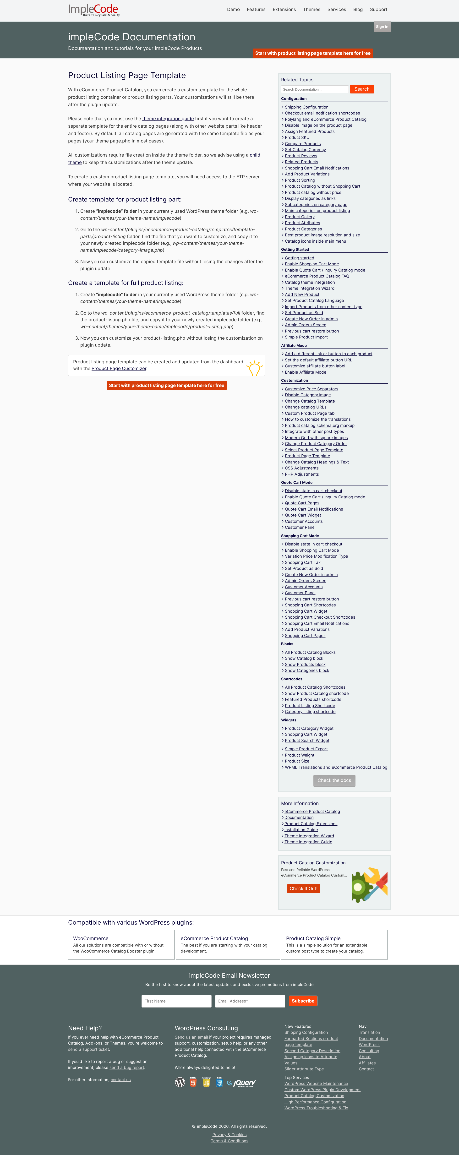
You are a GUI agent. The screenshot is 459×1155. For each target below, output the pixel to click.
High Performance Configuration (315, 1102)
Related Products (301, 161)
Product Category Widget (309, 728)
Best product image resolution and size (322, 235)
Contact (366, 1069)
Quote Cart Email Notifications (314, 509)
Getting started (299, 258)
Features (256, 9)
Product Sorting (300, 180)
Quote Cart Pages (302, 503)
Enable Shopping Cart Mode (312, 264)
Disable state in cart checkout (313, 490)
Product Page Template (307, 455)
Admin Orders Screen (305, 324)
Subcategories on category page (316, 204)
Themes (311, 9)
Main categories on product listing (317, 210)
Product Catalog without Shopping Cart (322, 186)
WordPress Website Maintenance (316, 1083)
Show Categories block (307, 670)
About (365, 1056)
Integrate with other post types (314, 431)
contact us (121, 1079)
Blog (358, 9)
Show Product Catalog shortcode (317, 693)
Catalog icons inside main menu (315, 241)
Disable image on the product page (318, 125)
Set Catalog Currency (305, 149)
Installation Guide (301, 829)
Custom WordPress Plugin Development (322, 1089)
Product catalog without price (313, 192)
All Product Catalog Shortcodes (315, 687)
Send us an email (191, 1037)
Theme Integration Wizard (310, 288)
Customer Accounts (304, 521)
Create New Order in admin (311, 318)
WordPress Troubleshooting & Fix (316, 1108)
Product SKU (297, 137)
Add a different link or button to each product (328, 353)
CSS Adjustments (302, 468)
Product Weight (299, 755)
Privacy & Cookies (230, 1134)
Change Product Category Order (316, 443)
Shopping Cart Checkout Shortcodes (320, 617)
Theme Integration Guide (308, 841)
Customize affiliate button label (315, 366)
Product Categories (303, 229)
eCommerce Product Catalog (312, 811)
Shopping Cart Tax (303, 562)
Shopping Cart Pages (305, 635)
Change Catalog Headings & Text (317, 462)
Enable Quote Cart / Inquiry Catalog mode (325, 270)
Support (379, 9)
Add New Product (302, 294)
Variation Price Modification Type (316, 556)
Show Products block (305, 664)
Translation (369, 1032)
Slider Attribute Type (304, 1069)
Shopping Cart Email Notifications (317, 168)
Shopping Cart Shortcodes (310, 605)
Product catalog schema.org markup (320, 425)
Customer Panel (300, 527)
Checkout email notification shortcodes (322, 113)
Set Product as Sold (304, 312)
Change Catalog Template (310, 401)
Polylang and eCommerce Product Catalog (325, 119)
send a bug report (126, 1067)
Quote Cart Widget (303, 515)
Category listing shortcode (310, 711)
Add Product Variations (307, 174)
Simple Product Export (306, 748)
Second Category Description (312, 1050)
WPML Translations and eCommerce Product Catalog (336, 767)
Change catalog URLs (306, 407)
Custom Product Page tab (310, 413)
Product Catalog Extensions (311, 823)
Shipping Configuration (306, 107)
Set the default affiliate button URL (318, 360)
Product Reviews (301, 155)
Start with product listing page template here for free (313, 53)
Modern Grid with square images (316, 437)
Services (337, 9)
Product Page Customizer (119, 368)
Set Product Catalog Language (314, 300)
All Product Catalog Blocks (310, 652)
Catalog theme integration (310, 282)
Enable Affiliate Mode (305, 372)
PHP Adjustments (302, 474)
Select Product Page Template (314, 449)
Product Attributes (302, 222)
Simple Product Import (306, 337)
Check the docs (334, 780)
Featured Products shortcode (313, 699)
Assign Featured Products (310, 131)
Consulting (369, 1050)
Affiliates (367, 1063)
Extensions (284, 9)
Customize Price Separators (311, 389)
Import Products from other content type (323, 306)
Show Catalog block (304, 658)
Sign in (382, 26)
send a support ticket (88, 1049)
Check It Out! (303, 888)
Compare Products (303, 143)
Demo (233, 9)
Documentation (299, 817)
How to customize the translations (318, 419)
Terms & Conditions (229, 1141)
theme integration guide (168, 118)
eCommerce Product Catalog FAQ (317, 276)
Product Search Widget (307, 740)
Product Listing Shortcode (310, 705)
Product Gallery (300, 216)
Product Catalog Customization (314, 1095)
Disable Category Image (308, 394)
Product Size (297, 761)
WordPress (369, 1044)
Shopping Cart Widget (306, 611)
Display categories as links (310, 198)
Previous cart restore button (312, 331)
